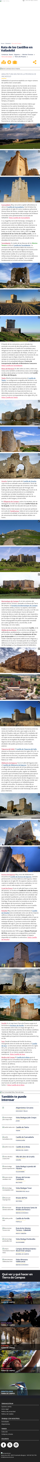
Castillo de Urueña (29, 481)
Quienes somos (6, 1407)
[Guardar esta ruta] (9, 62)
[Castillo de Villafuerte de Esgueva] (20, 713)
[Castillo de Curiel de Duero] (20, 833)
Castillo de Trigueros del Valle (26, 749)
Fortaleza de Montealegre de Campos (24, 605)
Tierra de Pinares (20, 57)
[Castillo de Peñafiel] (20, 859)
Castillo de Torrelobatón (22, 245)
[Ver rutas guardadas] (15, 62)
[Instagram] (16, 1444)
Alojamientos (5, 1424)
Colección (4, 1432)
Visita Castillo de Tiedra (9, 397)
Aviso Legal (5, 1409)
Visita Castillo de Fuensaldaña (19, 218)
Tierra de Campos (16, 43)
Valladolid (8, 43)
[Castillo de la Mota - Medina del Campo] (20, 1008)
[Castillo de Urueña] (20, 413)
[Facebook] (3, 1444)
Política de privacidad (8, 1411)
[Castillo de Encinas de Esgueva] (20, 806)
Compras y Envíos (7, 1434)
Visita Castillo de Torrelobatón (11, 365)
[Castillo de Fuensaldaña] (20, 136)
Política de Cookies (7, 1414)
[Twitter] (9, 1444)
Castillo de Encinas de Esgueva (20, 877)
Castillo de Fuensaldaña (15, 207)
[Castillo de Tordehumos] (20, 533)
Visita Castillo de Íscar (17, 1054)
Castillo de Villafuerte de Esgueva (14, 765)
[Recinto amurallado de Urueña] (20, 439)
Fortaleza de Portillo (17, 1025)
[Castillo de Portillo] (20, 955)
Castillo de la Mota (23, 1057)
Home (2, 43)
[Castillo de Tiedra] (20, 302)
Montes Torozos (27, 54)
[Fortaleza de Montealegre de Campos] (20, 559)
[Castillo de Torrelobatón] (20, 189)
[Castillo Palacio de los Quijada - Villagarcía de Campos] (20, 466)
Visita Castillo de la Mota (15, 1085)
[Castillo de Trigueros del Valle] (20, 660)
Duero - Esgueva (14, 54)
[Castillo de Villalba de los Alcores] (20, 586)
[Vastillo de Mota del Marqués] (20, 275)
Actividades (5, 1422)
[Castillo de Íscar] (20, 981)
